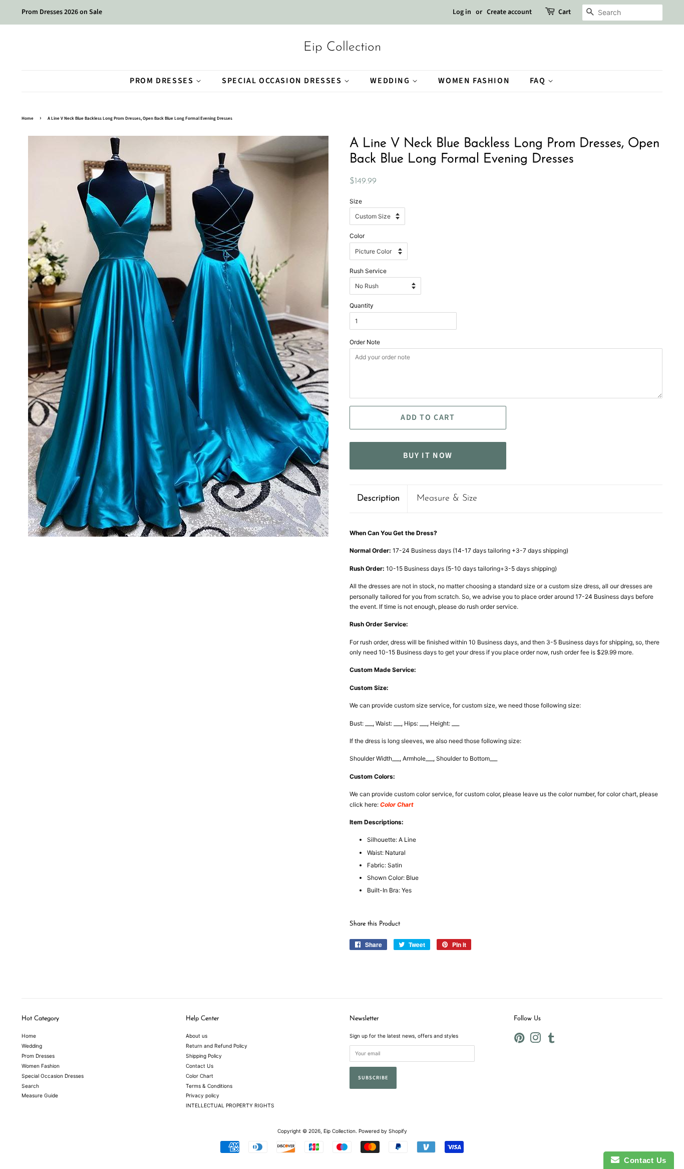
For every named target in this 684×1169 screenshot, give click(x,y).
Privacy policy (202, 1095)
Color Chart (199, 1076)
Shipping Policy (204, 1056)
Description (378, 498)
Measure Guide (40, 1095)
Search (30, 1086)
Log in (462, 12)
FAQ (539, 80)
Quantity (362, 305)
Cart (564, 12)
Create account (509, 12)
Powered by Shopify (383, 1131)
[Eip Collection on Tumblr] (551, 1040)
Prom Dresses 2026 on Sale (62, 12)
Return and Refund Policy (216, 1046)
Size (356, 201)
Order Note (365, 342)
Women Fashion (474, 80)
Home (28, 118)
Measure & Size (447, 498)
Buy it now (428, 455)
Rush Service (368, 271)
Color (357, 236)
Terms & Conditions (209, 1086)
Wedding (391, 80)
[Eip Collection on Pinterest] (519, 1040)
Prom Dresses (163, 80)
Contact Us (199, 1066)
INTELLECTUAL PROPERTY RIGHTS (230, 1105)
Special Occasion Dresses (283, 80)
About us (196, 1036)
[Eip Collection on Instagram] (535, 1040)
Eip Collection (342, 47)
